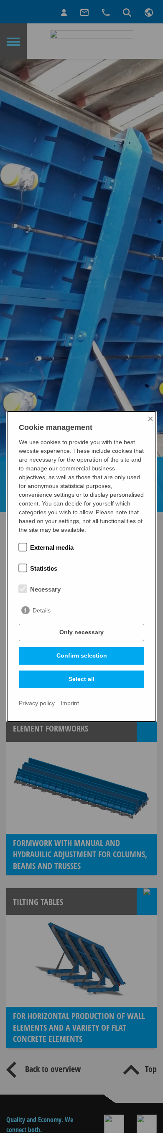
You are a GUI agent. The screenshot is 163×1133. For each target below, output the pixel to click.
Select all (81, 679)
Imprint (70, 703)
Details (42, 610)
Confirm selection (81, 655)
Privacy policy (37, 703)
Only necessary (81, 632)
